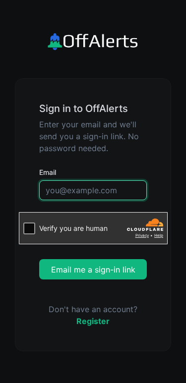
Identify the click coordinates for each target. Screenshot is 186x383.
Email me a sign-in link (93, 269)
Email (47, 172)
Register (93, 321)
